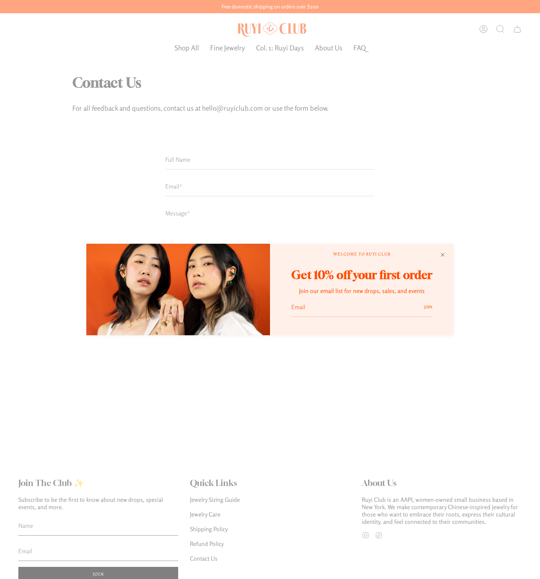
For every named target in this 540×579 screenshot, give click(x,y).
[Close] (442, 254)
